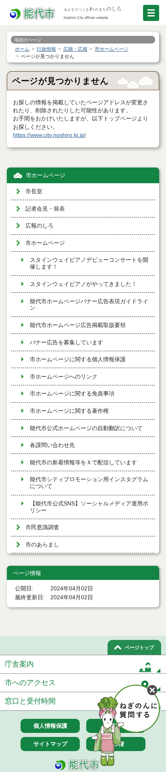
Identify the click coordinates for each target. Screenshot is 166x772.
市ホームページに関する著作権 (69, 411)
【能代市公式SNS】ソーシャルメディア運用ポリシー (89, 507)
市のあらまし (42, 545)
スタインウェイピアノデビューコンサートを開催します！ (89, 263)
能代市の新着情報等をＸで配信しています (83, 462)
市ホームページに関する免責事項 (72, 394)
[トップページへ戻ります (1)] (33, 14)
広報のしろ (39, 226)
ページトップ (139, 647)
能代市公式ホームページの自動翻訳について (86, 428)
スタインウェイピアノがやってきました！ (83, 284)
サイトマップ (50, 744)
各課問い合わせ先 (52, 445)
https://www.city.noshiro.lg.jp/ (49, 135)
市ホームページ (45, 175)
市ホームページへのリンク (64, 377)
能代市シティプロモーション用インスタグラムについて (89, 482)
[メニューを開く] (151, 13)
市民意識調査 (42, 527)
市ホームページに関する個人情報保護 (78, 359)
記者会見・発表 (45, 209)
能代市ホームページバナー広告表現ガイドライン (89, 304)
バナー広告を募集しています (66, 342)
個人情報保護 (50, 725)
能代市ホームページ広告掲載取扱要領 (78, 325)
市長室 (33, 191)
